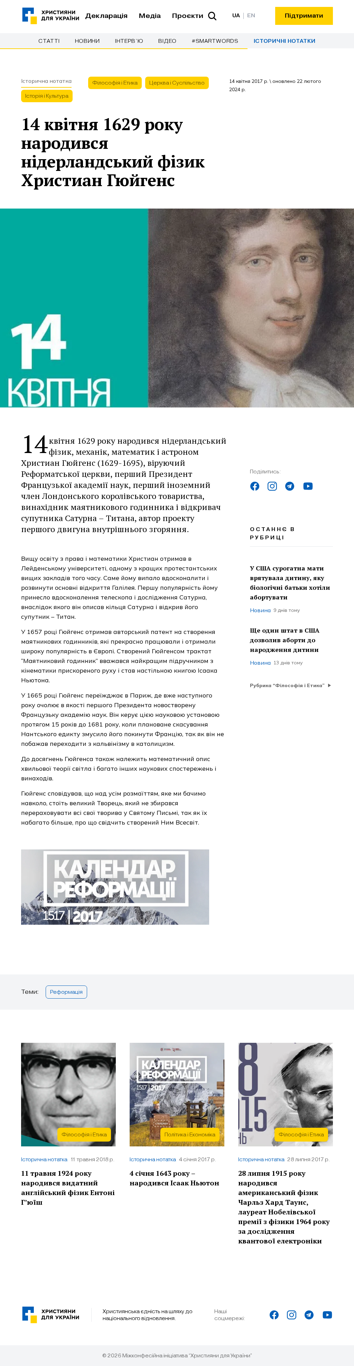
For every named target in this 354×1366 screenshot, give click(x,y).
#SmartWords (215, 41)
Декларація (106, 16)
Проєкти (187, 16)
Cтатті (48, 41)
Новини (87, 41)
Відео (167, 41)
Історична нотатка (46, 80)
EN (251, 16)
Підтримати (304, 15)
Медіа (150, 16)
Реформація (66, 992)
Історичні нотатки (285, 41)
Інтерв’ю (129, 41)
